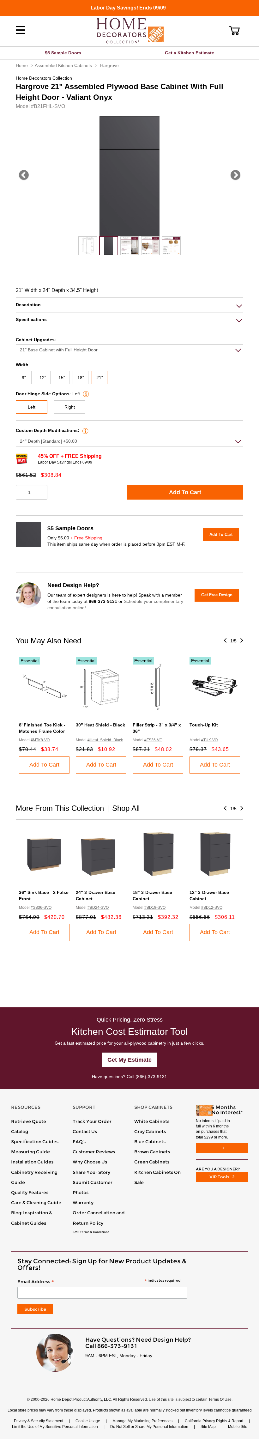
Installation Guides (32, 1162)
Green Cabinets (151, 1162)
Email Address (98, 1282)
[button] (234, 30)
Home (22, 65)
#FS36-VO (153, 740)
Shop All (126, 808)
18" (80, 377)
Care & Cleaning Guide (36, 1202)
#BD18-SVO (155, 907)
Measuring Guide (30, 1152)
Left (31, 407)
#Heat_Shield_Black (105, 740)
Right (69, 407)
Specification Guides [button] (34, 1142)
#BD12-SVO (211, 907)
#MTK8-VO (40, 740)
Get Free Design (216, 594)
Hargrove (109, 65)
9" (24, 377)
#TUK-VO (209, 740)
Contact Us (85, 1131)
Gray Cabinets (150, 1131)
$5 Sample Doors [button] (63, 52)
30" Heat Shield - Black (100, 724)
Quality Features (29, 1192)
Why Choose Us (90, 1162)
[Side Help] (85, 393)
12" (42, 377)
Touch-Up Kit (204, 724)
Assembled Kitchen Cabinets (63, 65)
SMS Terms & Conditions (91, 1232)
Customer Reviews (94, 1152)
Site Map (208, 1426)
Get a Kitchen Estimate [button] (189, 52)
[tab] (129, 305)
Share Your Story (91, 1172)
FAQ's (79, 1142)
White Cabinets (151, 1121)
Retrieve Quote (28, 1121)
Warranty (83, 1202)
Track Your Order (92, 1121)
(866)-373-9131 (151, 1076)
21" (99, 377)
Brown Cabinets (152, 1152)
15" (61, 377)
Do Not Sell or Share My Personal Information (149, 1426)
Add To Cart (185, 492)
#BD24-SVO (98, 907)
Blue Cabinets (150, 1142)
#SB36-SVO (41, 907)
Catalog (19, 1131)
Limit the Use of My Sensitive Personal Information (55, 1426)
